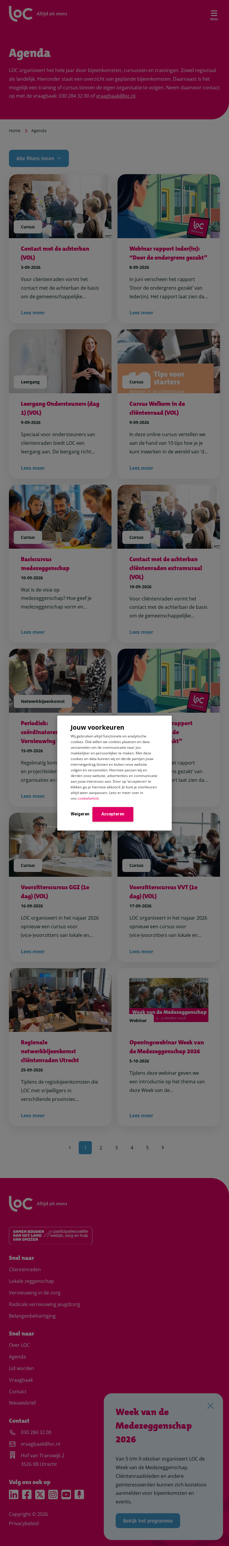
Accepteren (112, 814)
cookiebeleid (88, 798)
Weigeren (80, 814)
